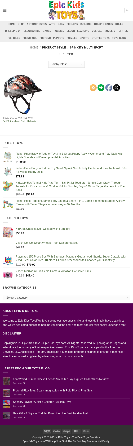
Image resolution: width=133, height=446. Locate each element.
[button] (5, 10)
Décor (71, 31)
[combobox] (66, 297)
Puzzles (72, 38)
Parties (123, 31)
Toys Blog (119, 38)
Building (85, 24)
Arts (52, 24)
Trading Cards (103, 24)
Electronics (32, 31)
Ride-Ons (72, 24)
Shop (21, 24)
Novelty (110, 31)
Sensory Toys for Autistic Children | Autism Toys (42, 401)
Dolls (119, 24)
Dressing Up (13, 31)
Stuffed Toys (101, 38)
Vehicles (14, 38)
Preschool (30, 38)
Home (11, 24)
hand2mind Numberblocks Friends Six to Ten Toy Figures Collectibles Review (61, 379)
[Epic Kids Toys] (66, 10)
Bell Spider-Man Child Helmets (19, 121)
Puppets (58, 38)
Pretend (45, 38)
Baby (61, 24)
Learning (83, 31)
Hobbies (59, 31)
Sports (84, 38)
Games (47, 31)
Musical (97, 31)
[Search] (127, 10)
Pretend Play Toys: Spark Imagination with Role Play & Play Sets (53, 390)
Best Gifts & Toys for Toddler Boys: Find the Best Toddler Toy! (50, 413)
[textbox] (65, 297)
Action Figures (37, 24)
